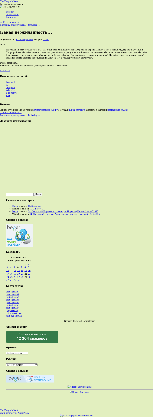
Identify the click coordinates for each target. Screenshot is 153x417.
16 (29, 270)
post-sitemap (12, 291)
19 (15, 273)
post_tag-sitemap (14, 316)
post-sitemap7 (12, 308)
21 (22, 273)
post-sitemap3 (12, 297)
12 (15, 270)
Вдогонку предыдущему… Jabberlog (20, 25)
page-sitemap (12, 310)
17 (7, 273)
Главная (10, 11)
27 (18, 277)
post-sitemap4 (12, 299)
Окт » (16, 280)
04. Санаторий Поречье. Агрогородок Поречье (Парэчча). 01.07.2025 (63, 211)
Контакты (11, 17)
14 (22, 270)
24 (7, 277)
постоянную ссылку (117, 110)
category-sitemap (14, 313)
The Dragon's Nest (9, 1)
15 (26, 270)
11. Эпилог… (35, 206)
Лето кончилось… (11, 22)
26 (15, 277)
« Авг (9, 280)
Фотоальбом (12, 14)
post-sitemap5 (12, 302)
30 (29, 277)
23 (29, 273)
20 (18, 273)
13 (18, 270)
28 (22, 277)
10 (7, 270)
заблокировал (32, 338)
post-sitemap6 (12, 305)
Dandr (46, 39)
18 (11, 273)
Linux (72, 110)
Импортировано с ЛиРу (45, 110)
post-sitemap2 (12, 294)
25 (11, 277)
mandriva (80, 110)
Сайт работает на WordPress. (14, 413)
